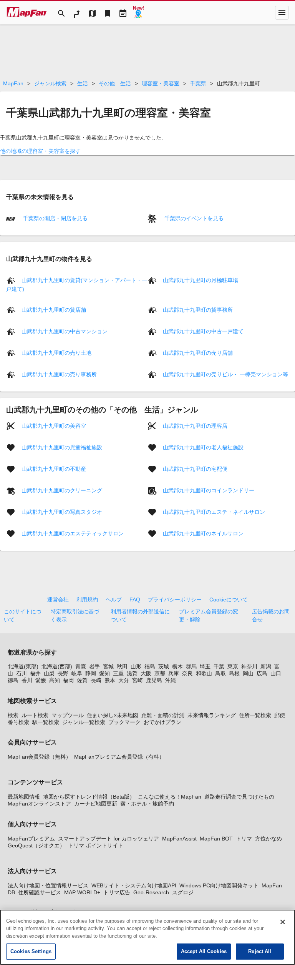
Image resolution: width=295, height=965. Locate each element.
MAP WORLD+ (82, 892)
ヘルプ (114, 599)
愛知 (104, 673)
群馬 (191, 666)
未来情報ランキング (211, 715)
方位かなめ (268, 838)
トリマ (244, 838)
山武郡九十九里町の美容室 (54, 426)
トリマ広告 (116, 892)
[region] (147, 937)
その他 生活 (115, 83)
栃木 (177, 666)
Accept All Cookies (204, 951)
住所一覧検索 (255, 715)
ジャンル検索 (50, 83)
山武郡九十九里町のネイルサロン (203, 533)
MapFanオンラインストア (39, 804)
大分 (123, 680)
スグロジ (183, 892)
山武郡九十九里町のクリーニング (62, 490)
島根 (234, 673)
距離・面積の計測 (162, 715)
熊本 (109, 680)
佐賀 (82, 680)
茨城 (163, 666)
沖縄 (170, 680)
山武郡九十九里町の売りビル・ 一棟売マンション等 (225, 374)
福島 (149, 666)
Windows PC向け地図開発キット (219, 885)
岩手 (94, 666)
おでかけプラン (162, 722)
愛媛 (40, 680)
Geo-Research (151, 892)
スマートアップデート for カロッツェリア (108, 838)
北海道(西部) (56, 666)
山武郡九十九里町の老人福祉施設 (203, 447)
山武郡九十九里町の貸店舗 (54, 310)
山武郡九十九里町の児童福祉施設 (62, 447)
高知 (54, 680)
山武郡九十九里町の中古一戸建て (203, 331)
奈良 (187, 673)
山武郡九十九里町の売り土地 (56, 353)
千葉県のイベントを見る (193, 218)
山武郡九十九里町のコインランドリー (208, 490)
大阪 (146, 673)
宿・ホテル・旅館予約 (147, 804)
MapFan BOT (216, 838)
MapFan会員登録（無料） (39, 757)
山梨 (49, 673)
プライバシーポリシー (175, 599)
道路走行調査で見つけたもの (239, 797)
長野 (63, 673)
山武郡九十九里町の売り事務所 (59, 374)
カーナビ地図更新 (95, 804)
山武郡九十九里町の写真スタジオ (62, 512)
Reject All (259, 951)
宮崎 (137, 680)
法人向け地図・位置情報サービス (48, 885)
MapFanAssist (179, 838)
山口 (275, 673)
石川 (21, 673)
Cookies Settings (30, 951)
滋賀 (132, 673)
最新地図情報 (24, 797)
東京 (232, 666)
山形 (136, 666)
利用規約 (87, 599)
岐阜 (76, 673)
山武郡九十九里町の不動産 (54, 469)
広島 (262, 673)
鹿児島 (154, 680)
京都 (159, 673)
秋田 (122, 666)
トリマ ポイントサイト (95, 845)
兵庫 (173, 673)
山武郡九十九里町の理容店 (195, 426)
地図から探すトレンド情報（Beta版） (89, 797)
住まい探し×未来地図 (112, 715)
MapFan (13, 83)
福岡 (68, 680)
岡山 (248, 673)
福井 (35, 673)
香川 (27, 680)
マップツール (67, 715)
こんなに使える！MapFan (169, 797)
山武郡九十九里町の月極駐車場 (200, 280)
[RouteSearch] (77, 12)
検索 (13, 715)
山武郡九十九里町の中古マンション (65, 331)
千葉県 (198, 83)
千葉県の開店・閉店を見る (55, 218)
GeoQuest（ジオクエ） (36, 845)
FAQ (134, 599)
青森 (80, 666)
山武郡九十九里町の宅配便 (195, 469)
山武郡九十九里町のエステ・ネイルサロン (214, 512)
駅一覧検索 (45, 722)
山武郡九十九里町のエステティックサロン (73, 533)
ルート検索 (35, 715)
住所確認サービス (39, 892)
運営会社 (58, 599)
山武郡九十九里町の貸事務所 (198, 310)
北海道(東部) (23, 666)
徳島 (13, 680)
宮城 (108, 666)
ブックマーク (124, 722)
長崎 (96, 680)
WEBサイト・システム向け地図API (133, 885)
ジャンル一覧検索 (83, 722)
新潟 (265, 666)
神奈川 (249, 666)
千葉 (219, 666)
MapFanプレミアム (31, 838)
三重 (118, 673)
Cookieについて (228, 599)
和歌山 (204, 673)
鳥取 (220, 673)
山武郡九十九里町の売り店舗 (198, 353)
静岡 (90, 673)
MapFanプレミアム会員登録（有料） (119, 757)
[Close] (282, 922)
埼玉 (205, 666)
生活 (82, 83)
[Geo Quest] (138, 12)
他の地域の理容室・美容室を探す (40, 151)
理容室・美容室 (160, 83)
